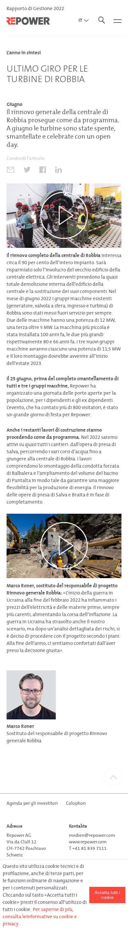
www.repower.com (88, 842)
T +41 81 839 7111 (88, 848)
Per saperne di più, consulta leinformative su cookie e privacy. (40, 916)
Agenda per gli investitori (32, 803)
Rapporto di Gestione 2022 (35, 8)
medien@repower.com (92, 835)
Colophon (76, 803)
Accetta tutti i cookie (107, 895)
